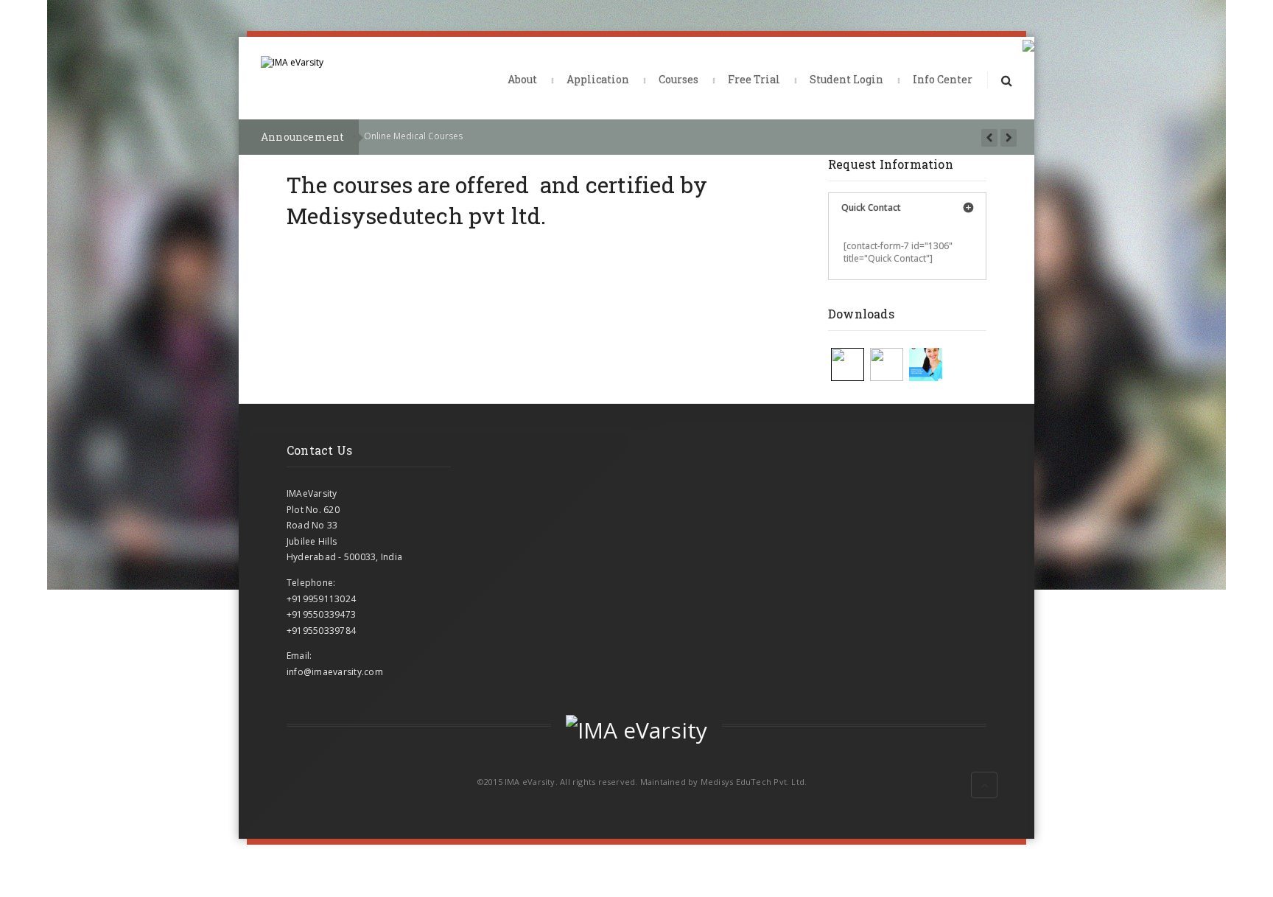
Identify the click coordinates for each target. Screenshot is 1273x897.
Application (598, 79)
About (522, 79)
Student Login (846, 79)
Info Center (942, 79)
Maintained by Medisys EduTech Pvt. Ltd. (723, 781)
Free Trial (754, 79)
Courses (678, 79)
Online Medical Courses (413, 136)
